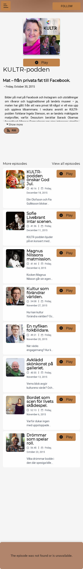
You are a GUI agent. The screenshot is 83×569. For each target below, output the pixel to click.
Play (44, 62)
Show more (16, 124)
